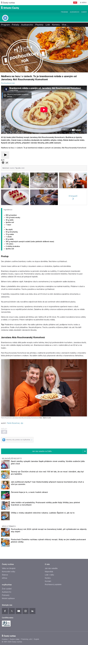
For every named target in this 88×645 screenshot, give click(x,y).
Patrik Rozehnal (13, 423)
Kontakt (48, 581)
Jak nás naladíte (51, 568)
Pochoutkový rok (8, 83)
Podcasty (5, 595)
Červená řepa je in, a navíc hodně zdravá (29, 492)
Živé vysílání (7, 589)
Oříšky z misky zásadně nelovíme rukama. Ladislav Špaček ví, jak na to (42, 513)
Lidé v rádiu (49, 575)
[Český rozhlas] (8, 2)
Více (65, 24)
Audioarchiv (74, 12)
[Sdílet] (7, 162)
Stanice (5, 575)
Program (64, 12)
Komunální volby (8, 572)
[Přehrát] (5, 155)
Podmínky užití (26, 639)
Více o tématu (9, 526)
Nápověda (49, 572)
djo (22, 423)
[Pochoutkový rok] (44, 49)
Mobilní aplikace (8, 598)
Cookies (5, 639)
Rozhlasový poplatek (53, 584)
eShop (4, 578)
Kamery (84, 12)
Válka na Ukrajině (8, 568)
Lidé (48, 24)
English (36, 639)
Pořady (15, 24)
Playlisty (39, 24)
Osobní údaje (14, 639)
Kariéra (47, 578)
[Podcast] (3, 162)
